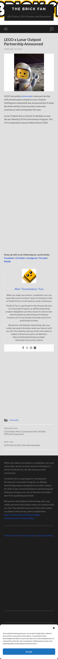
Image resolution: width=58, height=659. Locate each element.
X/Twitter (20, 258)
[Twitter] (27, 348)
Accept (29, 651)
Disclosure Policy (45, 535)
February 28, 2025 (13, 49)
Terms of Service (12, 535)
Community (14, 420)
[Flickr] (35, 348)
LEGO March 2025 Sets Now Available (22, 443)
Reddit (7, 261)
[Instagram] (31, 348)
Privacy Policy (28, 535)
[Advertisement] (29, 221)
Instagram (32, 258)
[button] (53, 628)
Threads (43, 258)
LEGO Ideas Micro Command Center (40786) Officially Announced (25, 431)
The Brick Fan (29, 9)
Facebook (9, 258)
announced (26, 96)
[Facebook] (23, 348)
